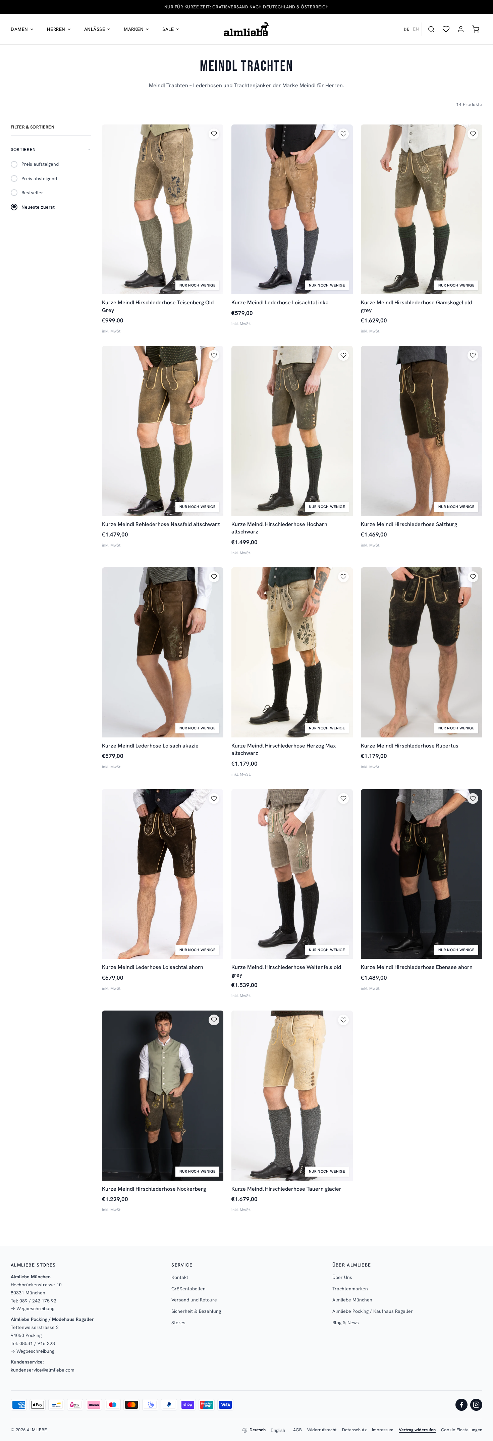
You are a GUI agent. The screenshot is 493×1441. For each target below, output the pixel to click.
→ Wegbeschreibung (32, 1308)
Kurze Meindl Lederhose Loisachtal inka (280, 302)
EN (416, 29)
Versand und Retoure (194, 1300)
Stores (178, 1323)
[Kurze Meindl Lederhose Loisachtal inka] (292, 209)
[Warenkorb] (475, 29)
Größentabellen (188, 1289)
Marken (134, 29)
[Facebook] (461, 1405)
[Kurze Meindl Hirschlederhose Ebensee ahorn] (421, 874)
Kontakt (179, 1277)
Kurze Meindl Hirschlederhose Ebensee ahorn (417, 967)
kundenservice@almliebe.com (42, 1370)
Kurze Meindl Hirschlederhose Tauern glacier (286, 1188)
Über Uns (342, 1277)
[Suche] (431, 29)
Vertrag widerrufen (417, 1430)
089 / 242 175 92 (37, 1301)
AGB (297, 1430)
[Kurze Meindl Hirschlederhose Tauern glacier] (292, 1096)
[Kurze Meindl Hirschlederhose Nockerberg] (162, 1096)
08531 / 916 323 (37, 1343)
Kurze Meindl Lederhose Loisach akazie (150, 745)
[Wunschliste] (446, 29)
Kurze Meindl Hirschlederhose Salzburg (409, 524)
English (278, 1430)
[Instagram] (476, 1405)
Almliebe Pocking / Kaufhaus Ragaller (372, 1311)
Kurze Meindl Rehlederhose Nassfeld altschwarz (161, 524)
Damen (19, 29)
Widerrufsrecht (322, 1430)
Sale (168, 29)
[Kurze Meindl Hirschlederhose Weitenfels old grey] (292, 874)
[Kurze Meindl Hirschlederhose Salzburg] (421, 431)
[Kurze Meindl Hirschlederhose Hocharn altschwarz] (292, 431)
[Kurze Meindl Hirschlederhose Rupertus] (421, 652)
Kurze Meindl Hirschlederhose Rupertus (409, 745)
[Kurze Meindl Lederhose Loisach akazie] (162, 652)
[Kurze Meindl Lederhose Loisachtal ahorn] (162, 874)
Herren (56, 29)
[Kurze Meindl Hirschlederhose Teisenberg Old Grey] (162, 209)
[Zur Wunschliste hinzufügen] (214, 133)
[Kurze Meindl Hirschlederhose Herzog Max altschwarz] (292, 652)
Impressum (382, 1430)
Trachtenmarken (350, 1289)
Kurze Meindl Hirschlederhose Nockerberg (154, 1188)
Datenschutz (354, 1430)
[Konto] (461, 29)
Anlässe (94, 29)
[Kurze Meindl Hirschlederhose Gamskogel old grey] (421, 209)
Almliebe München (352, 1300)
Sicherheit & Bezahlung (196, 1311)
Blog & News (345, 1323)
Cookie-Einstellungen (461, 1430)
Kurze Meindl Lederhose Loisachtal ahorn (152, 967)
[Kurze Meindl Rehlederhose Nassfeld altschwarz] (162, 431)
